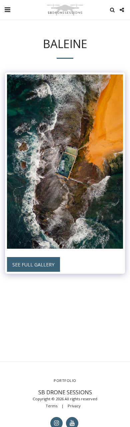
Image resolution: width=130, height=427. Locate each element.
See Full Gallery (33, 264)
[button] (7, 9)
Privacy (74, 405)
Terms (51, 405)
